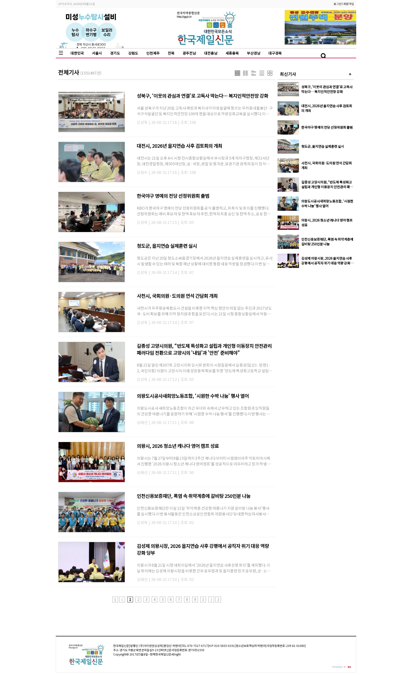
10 (203, 599)
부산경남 (253, 52)
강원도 (133, 52)
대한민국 (77, 52)
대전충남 (210, 52)
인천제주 (153, 52)
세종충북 (232, 52)
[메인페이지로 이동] (206, 44)
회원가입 (348, 4)
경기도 (115, 52)
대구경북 (275, 52)
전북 (171, 52)
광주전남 (189, 52)
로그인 (337, 4)
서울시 (97, 52)
